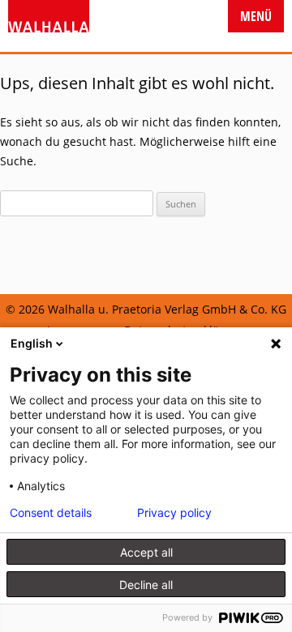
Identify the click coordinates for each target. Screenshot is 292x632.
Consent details (51, 512)
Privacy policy (174, 512)
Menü (256, 16)
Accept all (146, 552)
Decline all (146, 584)
